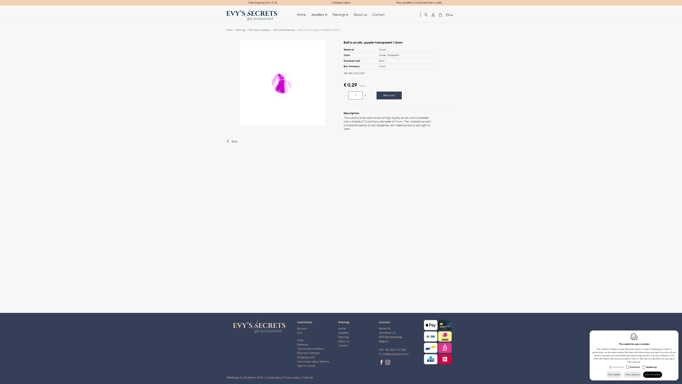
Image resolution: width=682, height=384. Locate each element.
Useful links (304, 322)
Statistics (635, 367)
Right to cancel (306, 365)
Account (302, 328)
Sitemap (344, 322)
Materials (302, 344)
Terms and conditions (310, 348)
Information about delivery (313, 361)
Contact (378, 15)
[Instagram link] (387, 363)
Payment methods (308, 353)
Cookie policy (273, 377)
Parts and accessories (284, 29)
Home (301, 15)
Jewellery (317, 15)
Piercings (339, 15)
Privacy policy (292, 377)
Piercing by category (259, 29)
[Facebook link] (382, 363)
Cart (300, 332)
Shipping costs (306, 357)
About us (360, 15)
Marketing (651, 367)
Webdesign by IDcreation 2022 (244, 377)
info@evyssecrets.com (395, 354)
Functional (618, 367)
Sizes (300, 340)
